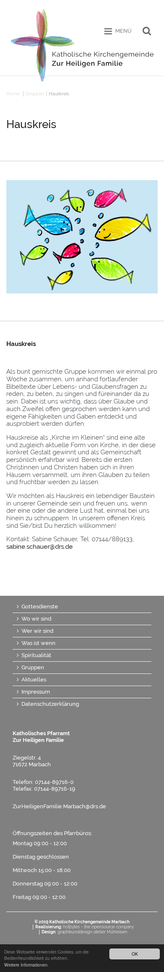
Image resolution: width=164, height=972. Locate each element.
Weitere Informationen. (26, 965)
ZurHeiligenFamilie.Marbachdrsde (59, 806)
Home (12, 94)
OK (135, 954)
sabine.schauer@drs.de (39, 546)
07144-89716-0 (54, 782)
